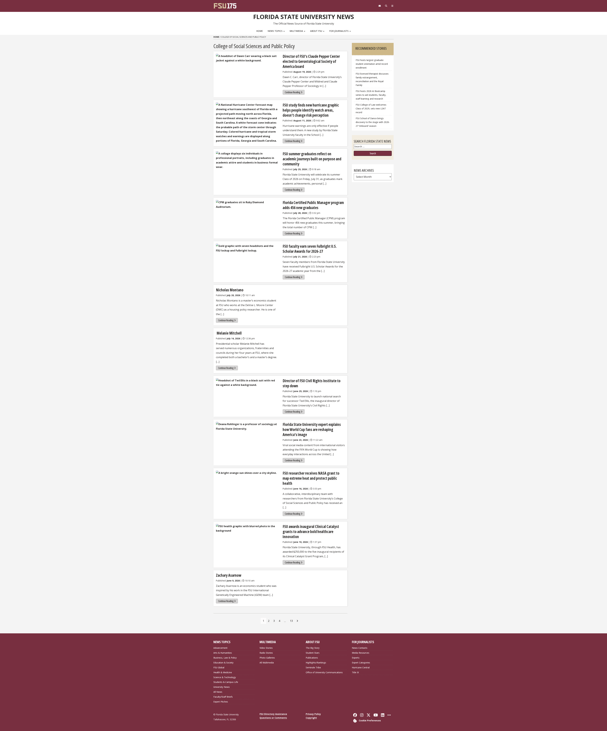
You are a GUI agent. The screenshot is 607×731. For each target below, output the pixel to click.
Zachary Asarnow (228, 575)
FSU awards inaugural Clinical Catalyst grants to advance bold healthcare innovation (311, 531)
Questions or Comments (273, 717)
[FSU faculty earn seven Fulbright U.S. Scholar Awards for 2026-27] (247, 248)
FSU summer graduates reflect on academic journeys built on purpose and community (312, 158)
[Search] (386, 6)
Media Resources (360, 652)
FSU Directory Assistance (273, 713)
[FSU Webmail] (379, 6)
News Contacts (359, 647)
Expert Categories (361, 662)
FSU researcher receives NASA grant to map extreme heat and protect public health (311, 478)
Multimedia (297, 30)
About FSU (316, 30)
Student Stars (312, 652)
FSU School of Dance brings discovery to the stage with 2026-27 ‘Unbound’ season (373, 122)
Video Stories (266, 647)
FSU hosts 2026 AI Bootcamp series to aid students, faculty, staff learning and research (371, 95)
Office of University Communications (324, 672)
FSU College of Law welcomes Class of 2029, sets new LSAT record (371, 108)
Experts (355, 657)
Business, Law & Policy (225, 657)
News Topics (275, 30)
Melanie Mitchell (229, 333)
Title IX (355, 672)
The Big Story (312, 647)
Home (259, 30)
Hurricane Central (361, 667)
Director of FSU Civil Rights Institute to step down (311, 383)
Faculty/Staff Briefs (223, 696)
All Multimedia (267, 662)
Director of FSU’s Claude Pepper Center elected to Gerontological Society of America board (311, 61)
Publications (312, 657)
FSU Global (218, 667)
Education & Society (223, 662)
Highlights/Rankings (316, 662)
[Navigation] (392, 6)
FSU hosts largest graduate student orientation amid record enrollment (372, 64)
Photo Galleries (267, 657)
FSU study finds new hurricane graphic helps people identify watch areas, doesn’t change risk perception (311, 110)
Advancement (220, 647)
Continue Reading (292, 92)
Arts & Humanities (222, 652)
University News (221, 686)
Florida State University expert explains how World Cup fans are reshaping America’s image (312, 429)
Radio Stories (266, 652)
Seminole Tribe (313, 667)
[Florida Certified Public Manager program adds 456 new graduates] (247, 204)
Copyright (311, 717)
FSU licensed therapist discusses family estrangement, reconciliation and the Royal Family (372, 79)
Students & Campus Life (225, 682)
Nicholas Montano (229, 289)
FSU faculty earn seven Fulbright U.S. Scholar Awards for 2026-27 (310, 249)
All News (217, 691)
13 (291, 621)
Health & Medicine (222, 672)
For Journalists (339, 30)
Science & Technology (224, 677)
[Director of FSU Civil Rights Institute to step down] (247, 382)
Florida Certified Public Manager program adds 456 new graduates (313, 205)
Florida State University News (303, 17)
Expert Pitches (220, 701)
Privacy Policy (313, 713)
